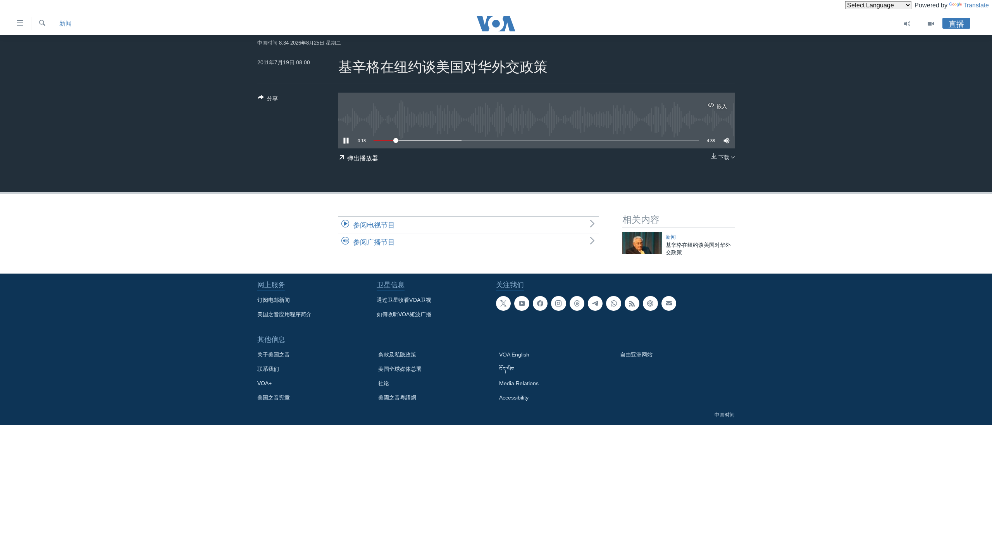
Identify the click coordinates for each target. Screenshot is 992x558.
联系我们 (268, 369)
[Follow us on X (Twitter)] (503, 303)
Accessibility (514, 397)
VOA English (514, 354)
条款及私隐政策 (397, 354)
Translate (976, 5)
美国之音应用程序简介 (284, 314)
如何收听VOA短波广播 (404, 314)
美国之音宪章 (273, 397)
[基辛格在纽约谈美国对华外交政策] (642, 243)
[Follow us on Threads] (577, 303)
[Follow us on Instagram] (558, 303)
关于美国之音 (273, 354)
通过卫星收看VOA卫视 (404, 300)
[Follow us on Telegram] (595, 303)
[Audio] (907, 23)
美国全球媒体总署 (400, 369)
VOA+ (264, 383)
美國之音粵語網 (397, 397)
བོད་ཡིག (507, 369)
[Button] (268, 100)
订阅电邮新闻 (273, 300)
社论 (383, 383)
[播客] (650, 303)
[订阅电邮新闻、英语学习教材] (668, 303)
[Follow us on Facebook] (540, 303)
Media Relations (519, 383)
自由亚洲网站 (636, 354)
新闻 (65, 23)
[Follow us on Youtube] (521, 303)
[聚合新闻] (632, 303)
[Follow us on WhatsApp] (613, 303)
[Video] (930, 23)
